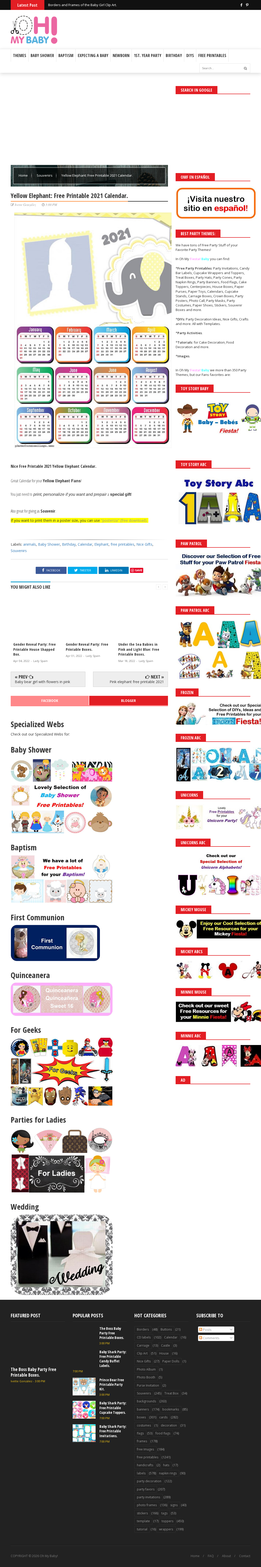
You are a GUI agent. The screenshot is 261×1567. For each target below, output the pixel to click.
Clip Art (142, 1353)
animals (29, 544)
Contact (244, 1556)
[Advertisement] (190, 23)
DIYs (190, 55)
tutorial (142, 1529)
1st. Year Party (147, 55)
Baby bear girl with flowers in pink (42, 681)
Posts (207, 1329)
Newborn (121, 55)
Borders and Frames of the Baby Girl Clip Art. (82, 5)
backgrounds (146, 1401)
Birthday (174, 55)
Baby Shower (42, 55)
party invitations (148, 1497)
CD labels (144, 1337)
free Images (145, 1449)
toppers (167, 1521)
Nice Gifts (144, 544)
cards (163, 1417)
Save (138, 570)
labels (141, 1473)
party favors (145, 1489)
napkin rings (168, 1473)
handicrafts (145, 1465)
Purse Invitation (148, 1385)
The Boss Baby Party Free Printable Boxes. (33, 1372)
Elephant (101, 544)
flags (140, 1433)
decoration (169, 1425)
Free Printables (212, 55)
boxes (141, 1417)
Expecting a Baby (93, 55)
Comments (210, 1338)
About (226, 1556)
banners (143, 1409)
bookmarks (170, 1409)
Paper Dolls (170, 1361)
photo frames (147, 1505)
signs (174, 1505)
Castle (165, 1345)
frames (142, 1441)
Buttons (166, 1329)
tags (164, 1513)
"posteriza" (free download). (124, 520)
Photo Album (146, 1369)
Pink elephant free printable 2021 (137, 681)
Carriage (143, 1345)
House (164, 1353)
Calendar (85, 544)
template (143, 1521)
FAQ (211, 1556)
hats (166, 1465)
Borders (143, 1329)
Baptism (65, 55)
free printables (122, 544)
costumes (144, 1425)
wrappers (166, 1529)
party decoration (149, 1481)
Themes (19, 55)
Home (24, 175)
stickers (142, 1513)
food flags (162, 1433)
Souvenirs (45, 175)
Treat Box (171, 1393)
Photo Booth (146, 1377)
